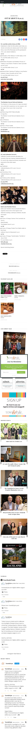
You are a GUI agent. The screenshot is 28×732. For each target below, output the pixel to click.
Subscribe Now (21, 372)
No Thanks (14, 375)
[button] (14, 362)
